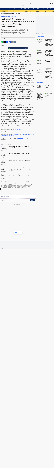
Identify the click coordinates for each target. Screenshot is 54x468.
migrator (3, 45)
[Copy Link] (15, 42)
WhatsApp (27, 132)
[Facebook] (7, 42)
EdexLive (41, 0)
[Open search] (3, 3)
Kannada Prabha (14, 0)
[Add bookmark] (34, 16)
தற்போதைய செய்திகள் (13, 8)
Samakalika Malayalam (22, 0)
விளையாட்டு (36, 8)
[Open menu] (1, 3)
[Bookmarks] (51, 3)
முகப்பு (5, 8)
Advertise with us (39, 33)
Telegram (32, 134)
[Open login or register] (53, 3)
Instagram (23, 134)
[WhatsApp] (2, 42)
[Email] (12, 42)
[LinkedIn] (10, 42)
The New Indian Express (5, 0)
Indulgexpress (36, 0)
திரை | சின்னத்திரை (25, 8)
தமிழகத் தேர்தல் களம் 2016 (8, 16)
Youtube (27, 134)
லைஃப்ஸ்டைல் (44, 8)
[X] (4, 42)
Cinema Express (30, 0)
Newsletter (19, 129)
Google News (11, 135)
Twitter (18, 134)
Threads (3, 135)
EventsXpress (47, 0)
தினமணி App (20, 138)
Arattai (6, 135)
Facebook (14, 134)
